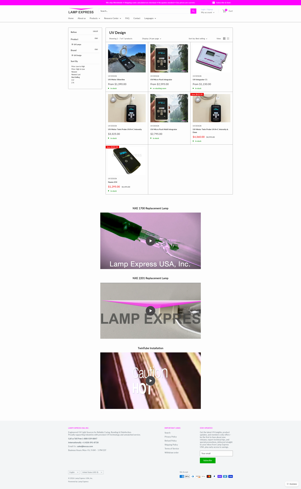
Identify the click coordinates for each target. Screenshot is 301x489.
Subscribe (207, 460)
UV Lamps (77, 44)
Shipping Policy (171, 444)
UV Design (77, 55)
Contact (136, 18)
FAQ (127, 18)
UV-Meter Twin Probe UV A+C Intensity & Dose (210, 130)
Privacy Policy (171, 436)
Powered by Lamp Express (78, 481)
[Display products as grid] (224, 38)
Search (167, 432)
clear (96, 38)
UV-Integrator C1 (200, 79)
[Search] (193, 11)
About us (82, 18)
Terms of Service (172, 448)
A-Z (72, 80)
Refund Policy (171, 440)
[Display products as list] (228, 38)
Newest (74, 72)
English (72, 472)
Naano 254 (112, 182)
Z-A (72, 83)
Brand (73, 50)
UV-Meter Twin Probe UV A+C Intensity (125, 129)
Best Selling (75, 77)
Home (71, 18)
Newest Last (75, 75)
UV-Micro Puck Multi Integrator (163, 129)
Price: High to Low (78, 69)
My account (207, 12)
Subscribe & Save (223, 2)
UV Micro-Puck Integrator (161, 79)
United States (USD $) (90, 472)
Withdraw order (172, 452)
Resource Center (111, 18)
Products (93, 18)
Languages (148, 18)
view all (95, 31)
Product (74, 39)
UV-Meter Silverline (116, 79)
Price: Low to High (78, 66)
